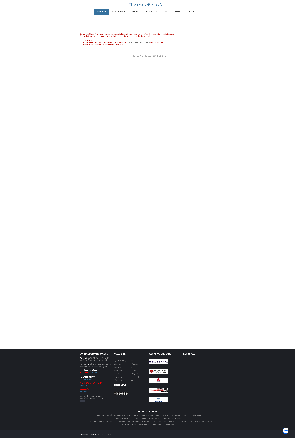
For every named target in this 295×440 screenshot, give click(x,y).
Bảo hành (117, 374)
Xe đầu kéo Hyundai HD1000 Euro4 (158, 228)
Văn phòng (118, 364)
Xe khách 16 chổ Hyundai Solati (140, 175)
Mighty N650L (146, 421)
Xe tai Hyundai (104, 111)
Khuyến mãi (118, 377)
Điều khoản (134, 364)
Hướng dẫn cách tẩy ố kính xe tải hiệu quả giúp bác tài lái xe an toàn (92, 326)
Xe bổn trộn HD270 (133, 225)
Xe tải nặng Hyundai (129, 424)
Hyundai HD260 (143, 424)
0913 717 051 (92, 373)
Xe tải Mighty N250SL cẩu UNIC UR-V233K (91, 281)
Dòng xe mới (135, 377)
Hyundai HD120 (132, 415)
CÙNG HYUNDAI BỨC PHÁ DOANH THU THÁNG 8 (182, 312)
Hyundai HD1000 (166, 225)
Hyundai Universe (95, 176)
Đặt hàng (134, 361)
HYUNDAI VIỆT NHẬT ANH (88, 434)
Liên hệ (133, 370)
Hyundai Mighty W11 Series (150, 415)
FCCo (112, 434)
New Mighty (173, 421)
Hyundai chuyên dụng (84, 225)
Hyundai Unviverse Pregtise (92, 171)
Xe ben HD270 (97, 225)
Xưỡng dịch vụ (135, 374)
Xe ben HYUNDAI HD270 (86, 228)
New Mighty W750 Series (203, 421)
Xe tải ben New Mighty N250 (190, 230)
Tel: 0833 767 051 (85, 379)
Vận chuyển (118, 367)
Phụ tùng (134, 367)
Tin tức (133, 380)
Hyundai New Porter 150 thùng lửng (98, 114)
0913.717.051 (84, 392)
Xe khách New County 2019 (184, 174)
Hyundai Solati (133, 171)
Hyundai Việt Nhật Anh (122, 361)
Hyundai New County (180, 171)
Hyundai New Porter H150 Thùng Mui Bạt (186, 115)
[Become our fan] (81, 401)
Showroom (118, 370)
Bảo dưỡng (118, 380)
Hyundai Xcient (170, 424)
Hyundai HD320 (157, 424)
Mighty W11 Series (160, 421)
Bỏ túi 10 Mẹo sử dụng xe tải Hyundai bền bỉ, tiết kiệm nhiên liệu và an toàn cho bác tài (146, 320)
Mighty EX (135, 421)
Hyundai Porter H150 (91, 111)
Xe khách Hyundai (88, 173)
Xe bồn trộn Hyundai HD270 (122, 228)
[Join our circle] (83, 401)
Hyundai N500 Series (105, 421)
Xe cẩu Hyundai (82, 277)
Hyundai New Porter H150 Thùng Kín (142, 114)
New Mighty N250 (200, 225)
